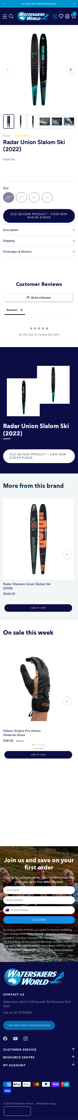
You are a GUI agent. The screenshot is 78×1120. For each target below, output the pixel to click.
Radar (7, 136)
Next (74, 4)
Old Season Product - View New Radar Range (39, 215)
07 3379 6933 (23, 1013)
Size (6, 188)
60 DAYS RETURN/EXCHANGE (39, 3)
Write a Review (41, 297)
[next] (67, 555)
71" (47, 197)
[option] (39, 69)
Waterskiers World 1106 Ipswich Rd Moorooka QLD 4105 (37, 1004)
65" (8, 197)
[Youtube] (15, 1038)
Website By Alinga (46, 1103)
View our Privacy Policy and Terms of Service (47, 949)
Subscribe (39, 919)
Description (10, 230)
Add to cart (38, 608)
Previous (3, 4)
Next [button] (71, 69)
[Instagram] (26, 1038)
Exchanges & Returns (17, 252)
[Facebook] (5, 1038)
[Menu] (4, 15)
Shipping (9, 241)
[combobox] (7, 910)
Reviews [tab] (12, 310)
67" (21, 197)
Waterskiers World (22, 1103)
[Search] (11, 17)
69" (34, 197)
